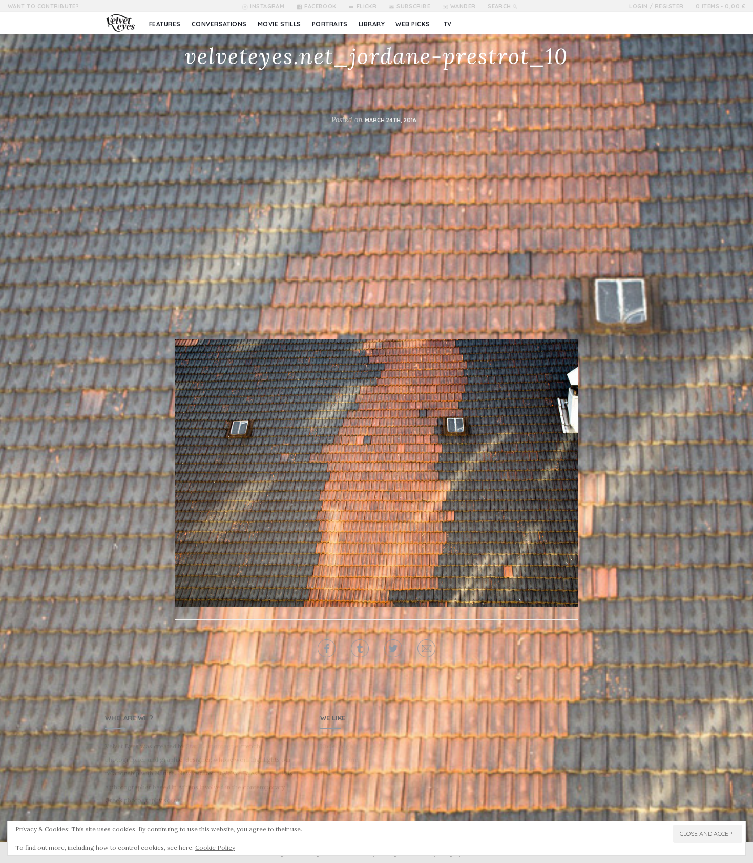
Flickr (366, 6)
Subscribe (413, 6)
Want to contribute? (43, 6)
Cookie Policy (215, 847)
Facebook (320, 6)
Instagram (267, 6)
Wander (463, 6)
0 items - (720, 6)
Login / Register (656, 6)
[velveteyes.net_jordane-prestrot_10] (376, 472)
